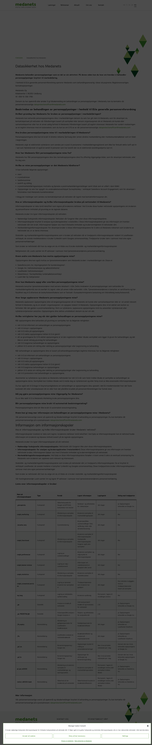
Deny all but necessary (77, 736)
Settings (125, 736)
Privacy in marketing (67, 741)
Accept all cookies (28, 736)
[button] (148, 726)
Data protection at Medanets (83, 741)
